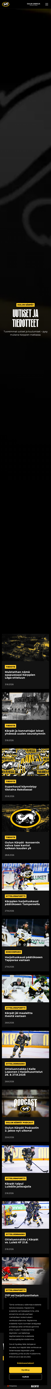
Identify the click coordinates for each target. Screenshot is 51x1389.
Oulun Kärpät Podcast (19, 1122)
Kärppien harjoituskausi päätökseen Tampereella (22, 903)
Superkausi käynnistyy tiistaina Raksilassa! (21, 788)
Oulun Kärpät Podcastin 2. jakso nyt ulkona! (22, 1129)
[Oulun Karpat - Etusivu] (5, 4)
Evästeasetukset (25, 1363)
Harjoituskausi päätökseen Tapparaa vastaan (24, 959)
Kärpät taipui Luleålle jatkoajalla (18, 1185)
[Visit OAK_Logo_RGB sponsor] (37, 1386)
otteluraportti (16, 896)
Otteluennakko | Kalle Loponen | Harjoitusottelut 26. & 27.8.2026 (24, 1072)
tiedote (10, 667)
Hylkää (25, 1377)
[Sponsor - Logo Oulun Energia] (33, 4)
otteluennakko (15, 1064)
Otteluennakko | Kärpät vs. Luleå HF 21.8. (21, 1241)
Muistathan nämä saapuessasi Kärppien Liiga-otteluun (20, 675)
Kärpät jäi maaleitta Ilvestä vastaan (18, 1014)
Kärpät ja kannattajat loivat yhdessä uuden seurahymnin (25, 732)
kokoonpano (13, 952)
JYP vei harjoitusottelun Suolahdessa (22, 1297)
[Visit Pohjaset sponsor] (14, 1386)
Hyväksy (25, 1370)
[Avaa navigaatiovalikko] (46, 4)
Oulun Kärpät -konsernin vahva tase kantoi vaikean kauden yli (22, 845)
